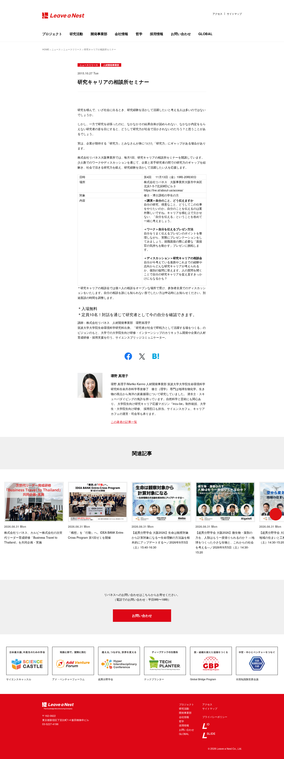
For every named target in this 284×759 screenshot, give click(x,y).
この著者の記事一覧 (124, 422)
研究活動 (76, 33)
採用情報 (156, 33)
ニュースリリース (89, 65)
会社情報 (121, 33)
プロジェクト (52, 33)
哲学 (139, 33)
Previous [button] (8, 514)
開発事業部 (99, 33)
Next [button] (275, 514)
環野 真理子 (119, 375)
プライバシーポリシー (214, 716)
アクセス (217, 13)
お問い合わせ (181, 33)
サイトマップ (234, 13)
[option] (34, 513)
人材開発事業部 (111, 65)
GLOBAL (205, 33)
